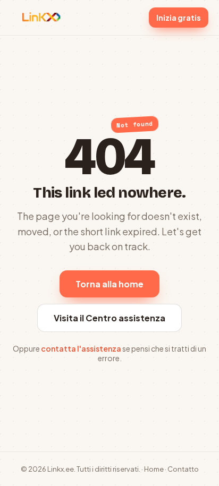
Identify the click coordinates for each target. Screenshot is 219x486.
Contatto (183, 469)
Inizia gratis (178, 17)
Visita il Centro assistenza (109, 317)
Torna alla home (109, 283)
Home (154, 469)
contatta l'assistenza (81, 348)
